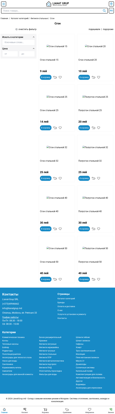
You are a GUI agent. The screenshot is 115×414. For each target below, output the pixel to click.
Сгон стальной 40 (49, 211)
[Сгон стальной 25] (57, 97)
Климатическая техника (13, 337)
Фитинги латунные (47, 344)
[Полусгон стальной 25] (95, 97)
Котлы (5, 341)
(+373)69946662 (10, 303)
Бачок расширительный (50, 337)
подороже (108, 29)
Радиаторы (7, 351)
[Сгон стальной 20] (95, 46)
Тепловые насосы (10, 344)
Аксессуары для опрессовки (89, 388)
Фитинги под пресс (47, 364)
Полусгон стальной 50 (90, 262)
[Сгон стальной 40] (57, 198)
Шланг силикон (83, 341)
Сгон (52, 18)
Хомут (79, 347)
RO (111, 10)
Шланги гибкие (83, 337)
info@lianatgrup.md (12, 308)
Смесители (7, 371)
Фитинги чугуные (47, 351)
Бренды (61, 302)
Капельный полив (84, 371)
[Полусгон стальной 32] (95, 147)
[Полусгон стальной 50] (95, 248)
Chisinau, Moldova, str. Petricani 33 (19, 312)
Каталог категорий (19, 18)
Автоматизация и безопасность (90, 378)
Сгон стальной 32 (49, 161)
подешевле (94, 29)
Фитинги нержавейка (49, 347)
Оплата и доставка (66, 306)
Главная (4, 18)
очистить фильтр (27, 29)
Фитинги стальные (39, 18)
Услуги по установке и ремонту (72, 314)
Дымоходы (81, 364)
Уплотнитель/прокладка (50, 371)
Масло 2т (80, 361)
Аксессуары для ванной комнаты (17, 374)
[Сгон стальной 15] (57, 46)
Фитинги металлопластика (51, 361)
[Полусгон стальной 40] (95, 198)
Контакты (10, 294)
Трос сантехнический (85, 351)
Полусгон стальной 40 (90, 211)
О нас (60, 310)
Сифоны (79, 344)
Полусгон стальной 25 (90, 110)
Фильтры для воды (48, 374)
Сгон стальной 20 (87, 60)
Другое (79, 381)
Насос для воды (9, 361)
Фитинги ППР (45, 357)
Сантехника (7, 364)
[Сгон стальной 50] (57, 248)
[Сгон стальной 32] (57, 147)
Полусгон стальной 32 (90, 161)
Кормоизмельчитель (11, 367)
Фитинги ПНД (45, 367)
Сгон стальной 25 (49, 110)
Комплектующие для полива (89, 374)
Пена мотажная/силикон (87, 357)
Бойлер (5, 347)
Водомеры (81, 384)
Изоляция (80, 354)
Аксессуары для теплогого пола (17, 357)
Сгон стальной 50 (49, 262)
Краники (43, 341)
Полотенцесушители (11, 354)
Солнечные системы (85, 367)
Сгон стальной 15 (49, 60)
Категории (9, 332)
